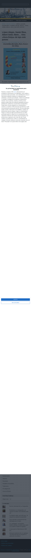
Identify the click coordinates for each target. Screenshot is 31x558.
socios (14, 91)
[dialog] (15, 279)
